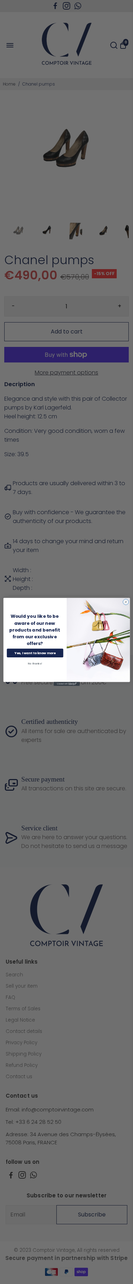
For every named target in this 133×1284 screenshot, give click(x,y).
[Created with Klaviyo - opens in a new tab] (66, 684)
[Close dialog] (125, 602)
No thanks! (35, 664)
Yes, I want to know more (34, 653)
